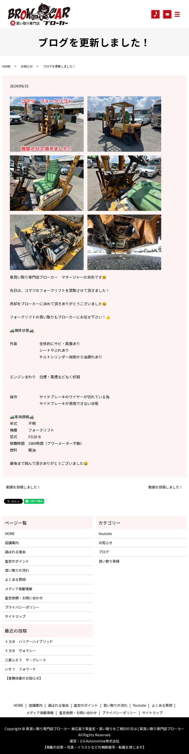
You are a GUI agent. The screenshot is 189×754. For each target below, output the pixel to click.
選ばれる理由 (15, 551)
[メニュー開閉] (177, 14)
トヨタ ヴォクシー (20, 650)
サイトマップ (15, 616)
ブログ (104, 551)
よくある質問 (15, 579)
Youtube (105, 533)
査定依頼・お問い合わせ (24, 597)
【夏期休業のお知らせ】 (24, 678)
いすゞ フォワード (20, 669)
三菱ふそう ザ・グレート (25, 659)
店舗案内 (12, 542)
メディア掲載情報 (18, 588)
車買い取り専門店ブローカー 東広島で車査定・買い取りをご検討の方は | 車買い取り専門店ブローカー (105, 728)
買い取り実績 (109, 561)
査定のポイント (17, 561)
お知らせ (27, 66)
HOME (6, 66)
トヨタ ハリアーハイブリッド (29, 641)
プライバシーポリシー (22, 607)
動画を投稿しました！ (23, 487)
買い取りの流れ (17, 570)
